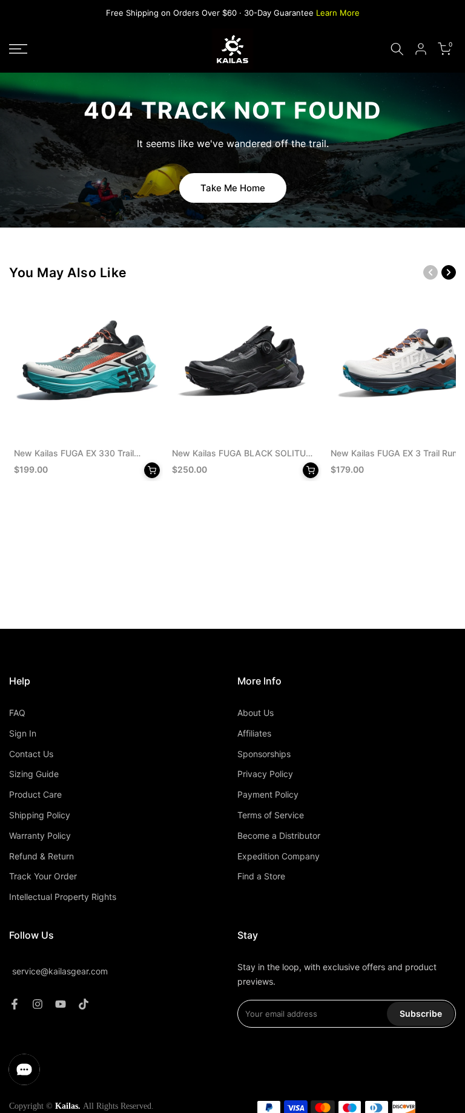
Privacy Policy (265, 774)
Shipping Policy (39, 815)
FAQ (17, 713)
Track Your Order (43, 876)
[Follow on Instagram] (37, 1004)
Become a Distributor (278, 835)
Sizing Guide (34, 774)
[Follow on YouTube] (60, 1004)
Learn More (338, 13)
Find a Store (261, 876)
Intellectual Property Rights (62, 896)
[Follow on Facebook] (14, 1004)
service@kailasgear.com (60, 971)
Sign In (22, 733)
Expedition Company (278, 856)
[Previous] (430, 272)
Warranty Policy (40, 835)
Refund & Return (41, 856)
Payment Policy (267, 794)
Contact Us (31, 754)
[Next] (448, 272)
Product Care (35, 794)
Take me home (232, 188)
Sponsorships (264, 754)
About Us (255, 713)
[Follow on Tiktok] (83, 1004)
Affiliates (254, 733)
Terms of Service (270, 815)
